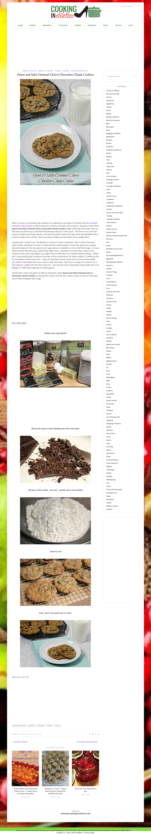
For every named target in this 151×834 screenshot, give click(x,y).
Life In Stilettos (111, 334)
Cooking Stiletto (35, 734)
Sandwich (109, 410)
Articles (109, 107)
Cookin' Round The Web (114, 212)
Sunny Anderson (112, 463)
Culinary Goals (111, 232)
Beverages (110, 127)
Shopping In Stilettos (113, 423)
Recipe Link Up (111, 400)
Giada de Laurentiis (113, 292)
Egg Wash (109, 259)
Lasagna (109, 328)
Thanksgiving (110, 480)
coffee (108, 193)
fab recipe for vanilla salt (23, 265)
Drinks (108, 252)
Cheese (109, 170)
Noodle (108, 364)
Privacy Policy (89, 833)
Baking (33, 25)
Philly (108, 381)
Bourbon (109, 140)
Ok (133, 830)
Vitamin (108, 503)
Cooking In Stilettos (113, 219)
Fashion (109, 269)
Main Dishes (110, 348)
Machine (109, 341)
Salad (108, 407)
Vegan (108, 496)
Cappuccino (110, 166)
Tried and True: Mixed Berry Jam (85, 789)
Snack (108, 437)
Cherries (31, 725)
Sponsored (110, 453)
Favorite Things (111, 272)
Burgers (109, 156)
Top (137, 826)
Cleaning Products (112, 180)
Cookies (58, 71)
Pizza (108, 384)
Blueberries (110, 137)
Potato (108, 387)
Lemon (108, 331)
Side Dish (109, 430)
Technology (110, 470)
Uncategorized (111, 493)
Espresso (109, 265)
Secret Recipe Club (113, 417)
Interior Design (111, 318)
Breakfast (47, 25)
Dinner (78, 25)
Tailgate (109, 466)
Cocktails (63, 25)
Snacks (108, 440)
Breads (108, 143)
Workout (109, 509)
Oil (107, 367)
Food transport (111, 285)
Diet (107, 242)
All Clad (108, 97)
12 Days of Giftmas (112, 90)
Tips (107, 483)
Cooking (109, 216)
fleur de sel (60, 259)
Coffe (108, 189)
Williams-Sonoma (112, 506)
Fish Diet (109, 275)
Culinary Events (111, 229)
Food (108, 278)
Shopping (109, 420)
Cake (108, 160)
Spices (108, 450)
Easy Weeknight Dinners (114, 255)
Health (108, 308)
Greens (108, 305)
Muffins (108, 358)
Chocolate (40, 725)
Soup (130, 25)
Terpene (109, 476)
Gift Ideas (109, 295)
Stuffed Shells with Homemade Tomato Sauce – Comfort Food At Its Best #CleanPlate (25, 791)
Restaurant (110, 404)
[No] (148, 831)
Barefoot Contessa (46, 71)
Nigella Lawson (111, 361)
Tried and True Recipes (79, 71)
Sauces (118, 25)
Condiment (110, 199)
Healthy (109, 311)
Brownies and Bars (19, 725)
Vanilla (57, 725)
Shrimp (108, 427)
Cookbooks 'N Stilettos (114, 206)
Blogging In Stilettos (113, 133)
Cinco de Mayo (111, 176)
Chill (107, 173)
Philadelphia (110, 377)
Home (20, 25)
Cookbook (110, 203)
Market (108, 351)
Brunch (108, 153)
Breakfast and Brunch (113, 150)
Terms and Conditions (74, 833)
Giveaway (109, 298)
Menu (108, 354)
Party (108, 371)
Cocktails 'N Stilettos (113, 186)
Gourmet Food (111, 301)
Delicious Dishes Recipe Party (116, 236)
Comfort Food (111, 196)
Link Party (109, 338)
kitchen (108, 325)
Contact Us (61, 833)
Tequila (108, 473)
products (109, 391)
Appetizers (110, 100)
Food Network (111, 282)
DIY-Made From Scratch (114, 249)
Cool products (111, 222)
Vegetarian (110, 499)
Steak (108, 456)
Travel (108, 486)
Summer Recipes (112, 460)
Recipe (108, 397)
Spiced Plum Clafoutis (20, 742)
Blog (107, 130)
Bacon (108, 110)
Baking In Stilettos (30, 71)
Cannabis (109, 163)
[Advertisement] (75, 52)
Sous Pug (109, 447)
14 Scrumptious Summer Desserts (87, 742)
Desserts (92, 25)
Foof (108, 288)
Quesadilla (110, 394)
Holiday (108, 315)
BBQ (107, 123)
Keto (108, 321)
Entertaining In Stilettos (114, 262)
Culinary (109, 226)
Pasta (105, 25)
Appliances (110, 104)
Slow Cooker (110, 433)
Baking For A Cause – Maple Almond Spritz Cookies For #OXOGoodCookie (55, 791)
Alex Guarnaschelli (112, 94)
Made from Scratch (113, 344)
